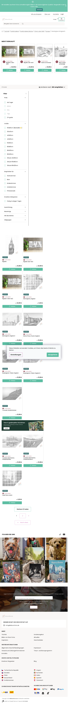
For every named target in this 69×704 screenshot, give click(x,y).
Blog (35, 661)
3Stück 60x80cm (12, 162)
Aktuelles (36, 637)
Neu (8, 110)
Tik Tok (60, 534)
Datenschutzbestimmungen (33, 603)
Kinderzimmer (11, 183)
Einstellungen (16, 355)
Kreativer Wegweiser (8, 661)
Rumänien (39, 673)
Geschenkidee (38, 640)
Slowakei (6, 673)
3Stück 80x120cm (12, 165)
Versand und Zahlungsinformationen (13, 650)
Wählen (11, 70)
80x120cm (10, 154)
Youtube (64, 534)
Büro (8, 179)
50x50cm (10, 143)
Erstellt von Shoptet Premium (11, 701)
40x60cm (10, 139)
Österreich (39, 680)
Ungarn (38, 670)
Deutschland (8, 678)
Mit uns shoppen (36, 14)
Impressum (37, 648)
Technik (4, 634)
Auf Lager (10, 102)
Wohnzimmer (11, 176)
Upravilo (23, 701)
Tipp (8, 114)
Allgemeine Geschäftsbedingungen (13, 648)
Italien (38, 675)
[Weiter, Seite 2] (22, 515)
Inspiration (5, 640)
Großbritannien (9, 680)
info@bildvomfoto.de (12, 625)
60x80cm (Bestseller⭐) (14, 128)
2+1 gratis (10, 117)
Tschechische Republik (11, 670)
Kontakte (56, 14)
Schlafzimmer (11, 187)
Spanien (38, 678)
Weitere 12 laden (23, 509)
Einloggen (54, 19)
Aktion (9, 106)
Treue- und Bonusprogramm (43, 650)
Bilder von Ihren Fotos (8, 637)
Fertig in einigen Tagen (14, 201)
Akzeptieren (52, 355)
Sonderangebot (39, 634)
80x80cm (10, 147)
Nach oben (24, 522)
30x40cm (10, 131)
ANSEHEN (39, 10)
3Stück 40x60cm (12, 158)
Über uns (47, 14)
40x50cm (10, 135)
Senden (34, 607)
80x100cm (10, 150)
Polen (6, 675)
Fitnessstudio (11, 191)
